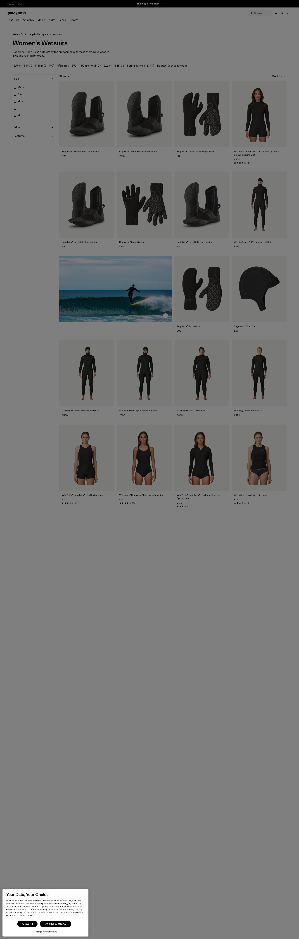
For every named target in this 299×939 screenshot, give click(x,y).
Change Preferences (45, 931)
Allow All (27, 924)
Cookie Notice (62, 912)
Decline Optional (55, 924)
